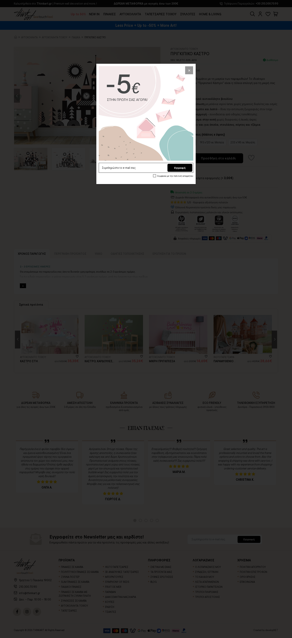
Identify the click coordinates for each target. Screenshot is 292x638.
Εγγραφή (180, 168)
